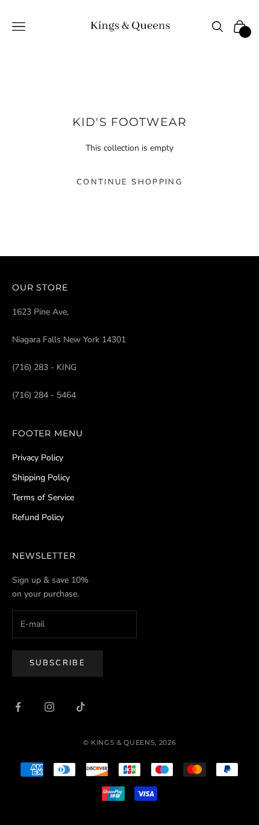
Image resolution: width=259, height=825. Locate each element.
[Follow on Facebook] (18, 707)
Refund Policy (38, 517)
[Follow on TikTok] (81, 707)
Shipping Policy (41, 477)
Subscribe (58, 662)
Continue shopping (129, 182)
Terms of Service (43, 497)
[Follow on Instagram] (49, 707)
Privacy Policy (37, 457)
